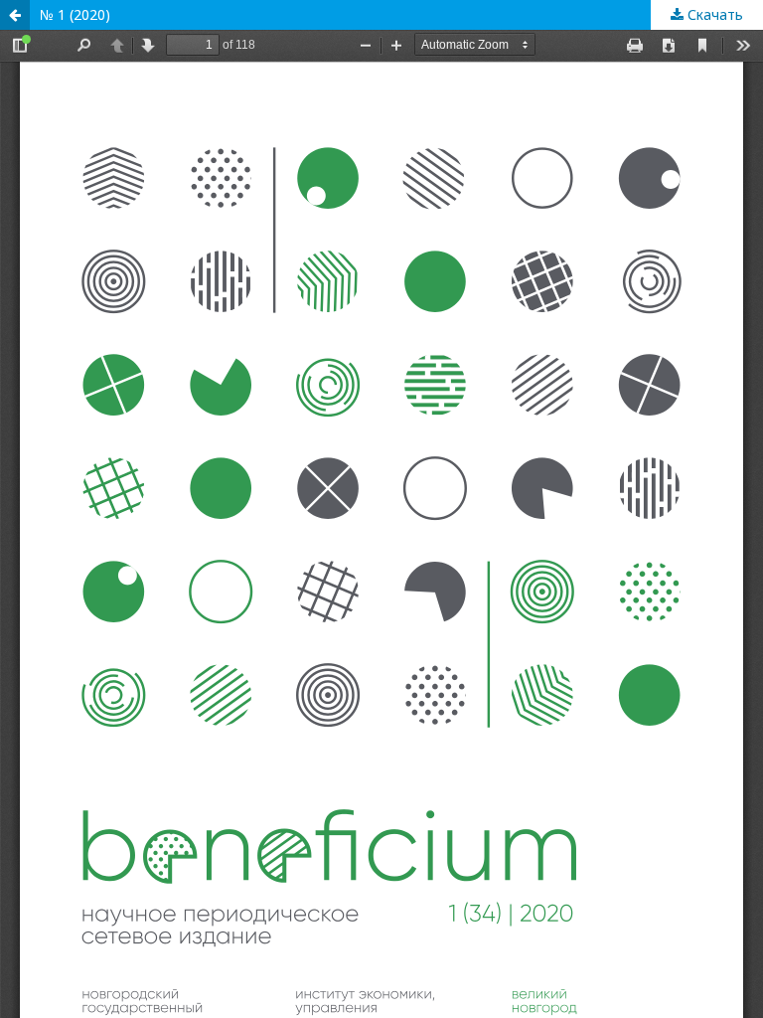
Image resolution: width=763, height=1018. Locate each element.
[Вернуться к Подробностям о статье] (15, 15)
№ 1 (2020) (75, 14)
